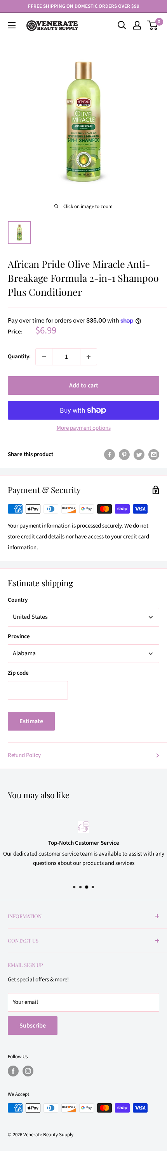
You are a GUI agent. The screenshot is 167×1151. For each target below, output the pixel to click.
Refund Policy (24, 755)
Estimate (31, 721)
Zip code (18, 673)
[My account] (137, 25)
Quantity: (19, 356)
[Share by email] (153, 454)
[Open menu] (12, 25)
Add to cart (83, 385)
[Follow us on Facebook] (13, 1071)
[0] (153, 25)
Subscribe (32, 1025)
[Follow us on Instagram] (28, 1071)
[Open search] (122, 25)
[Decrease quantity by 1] (44, 357)
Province (19, 636)
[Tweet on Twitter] (139, 454)
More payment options (84, 428)
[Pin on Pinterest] (124, 454)
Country (18, 600)
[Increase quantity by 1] (88, 357)
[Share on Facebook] (109, 454)
